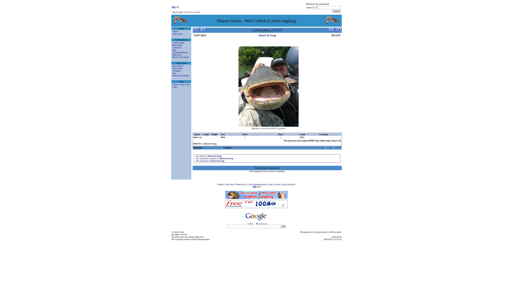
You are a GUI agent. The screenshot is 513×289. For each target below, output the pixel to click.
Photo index (177, 45)
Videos (175, 31)
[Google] (256, 221)
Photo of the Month (180, 57)
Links (174, 87)
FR (177, 7)
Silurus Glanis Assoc (181, 84)
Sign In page (177, 12)
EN (173, 7)
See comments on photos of (214, 158)
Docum (277, 184)
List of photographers (257, 184)
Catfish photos (178, 43)
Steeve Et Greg (267, 35)
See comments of (210, 161)
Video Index (177, 34)
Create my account (192, 12)
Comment (176, 71)
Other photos (177, 66)
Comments (176, 47)
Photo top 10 (241, 184)
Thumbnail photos (180, 52)
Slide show (177, 55)
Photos (221, 184)
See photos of (208, 156)
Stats (174, 50)
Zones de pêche (289, 184)
